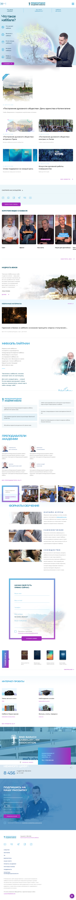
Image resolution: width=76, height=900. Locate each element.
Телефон (7, 804)
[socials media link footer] (5, 844)
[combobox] (5, 806)
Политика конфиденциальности (11, 873)
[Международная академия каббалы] (14, 198)
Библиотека (8, 858)
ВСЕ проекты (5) (8, 723)
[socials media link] (3, 198)
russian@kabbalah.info (9, 893)
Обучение (7, 852)
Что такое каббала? (10, 10)
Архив (70, 303)
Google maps (27, 762)
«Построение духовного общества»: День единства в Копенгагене (36, 108)
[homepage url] (36, 4)
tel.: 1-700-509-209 (48, 760)
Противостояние (9, 866)
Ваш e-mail (7, 809)
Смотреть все (68, 669)
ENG (4, 3)
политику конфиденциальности (28, 633)
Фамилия (7, 800)
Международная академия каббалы (29, 837)
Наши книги (8, 861)
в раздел (7, 63)
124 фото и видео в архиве (10, 497)
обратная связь (11, 204)
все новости (66, 179)
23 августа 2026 (8, 104)
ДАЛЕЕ (4, 294)
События (6, 850)
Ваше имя (7, 795)
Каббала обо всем (58, 10)
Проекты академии (10, 864)
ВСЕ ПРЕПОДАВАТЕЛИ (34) (11, 480)
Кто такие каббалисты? (39, 10)
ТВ (4, 855)
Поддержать (8, 869)
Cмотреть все (66, 259)
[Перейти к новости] (20, 125)
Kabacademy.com (61, 517)
